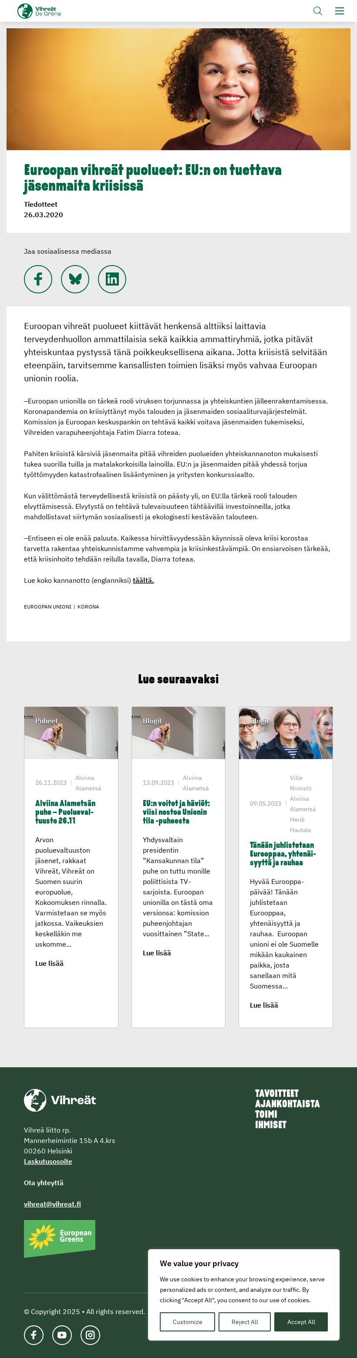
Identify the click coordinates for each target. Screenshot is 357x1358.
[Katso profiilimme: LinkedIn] (112, 279)
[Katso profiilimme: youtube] (62, 1335)
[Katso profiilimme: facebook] (34, 1335)
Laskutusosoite (48, 1161)
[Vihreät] (60, 1099)
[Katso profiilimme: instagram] (90, 1335)
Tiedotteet (40, 204)
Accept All (301, 1322)
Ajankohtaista (287, 1104)
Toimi (266, 1115)
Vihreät (53, 11)
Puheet (46, 720)
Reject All (245, 1322)
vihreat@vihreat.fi (52, 1204)
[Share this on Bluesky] (75, 279)
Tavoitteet (277, 1094)
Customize (187, 1322)
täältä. (143, 580)
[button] (318, 11)
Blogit (152, 720)
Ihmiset (270, 1125)
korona (88, 606)
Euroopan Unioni (47, 606)
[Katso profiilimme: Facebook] (38, 279)
